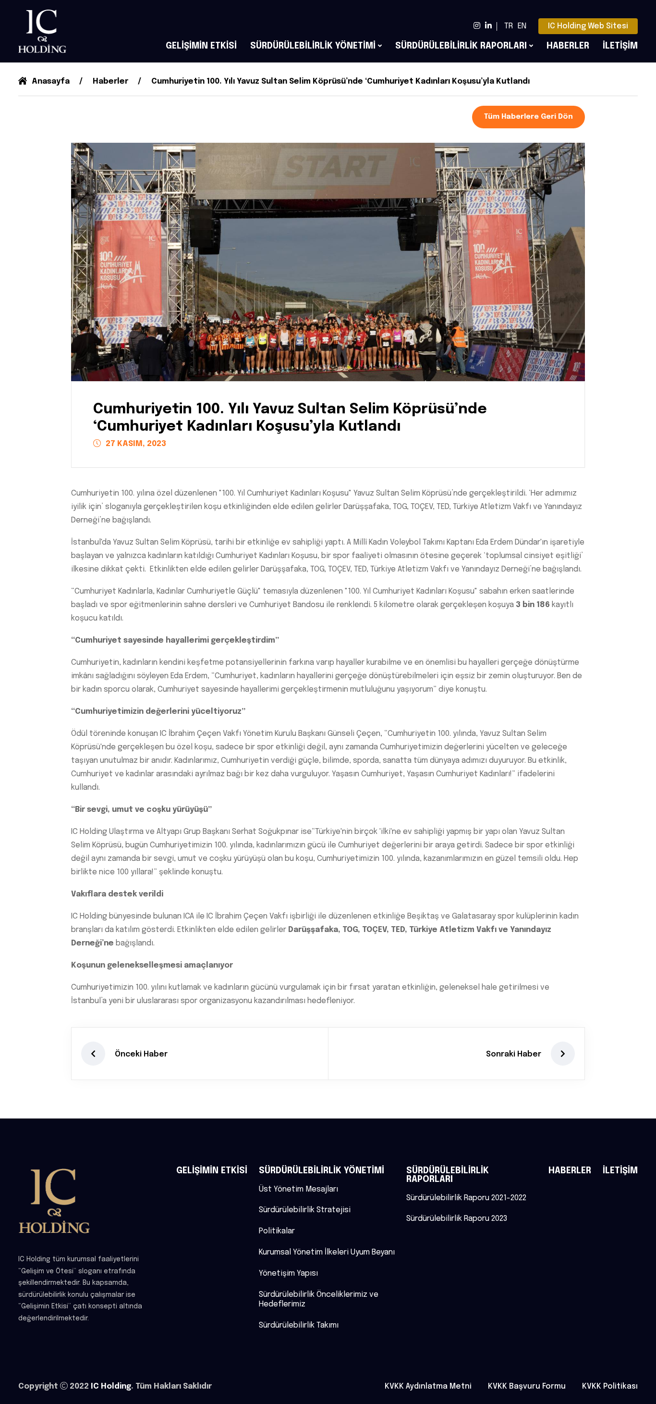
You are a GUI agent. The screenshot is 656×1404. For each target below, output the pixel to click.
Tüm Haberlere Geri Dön (528, 117)
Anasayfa (51, 81)
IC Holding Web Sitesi (588, 26)
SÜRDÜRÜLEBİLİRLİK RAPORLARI (461, 46)
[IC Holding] (42, 31)
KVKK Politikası (610, 1386)
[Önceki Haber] (93, 1054)
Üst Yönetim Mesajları (298, 1189)
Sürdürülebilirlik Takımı (299, 1325)
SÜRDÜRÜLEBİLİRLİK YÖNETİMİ (313, 46)
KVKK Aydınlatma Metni (428, 1386)
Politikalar (277, 1231)
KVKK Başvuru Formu (527, 1386)
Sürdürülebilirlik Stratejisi (305, 1210)
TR (508, 26)
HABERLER (568, 46)
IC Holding (111, 1386)
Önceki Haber (141, 1054)
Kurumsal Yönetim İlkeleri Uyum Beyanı (327, 1252)
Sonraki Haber (513, 1054)
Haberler (110, 81)
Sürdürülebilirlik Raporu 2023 (456, 1219)
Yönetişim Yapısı (288, 1273)
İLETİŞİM (620, 46)
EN (522, 26)
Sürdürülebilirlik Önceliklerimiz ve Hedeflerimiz (318, 1300)
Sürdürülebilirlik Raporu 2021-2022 (466, 1198)
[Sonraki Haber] (563, 1054)
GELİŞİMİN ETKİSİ (201, 46)
